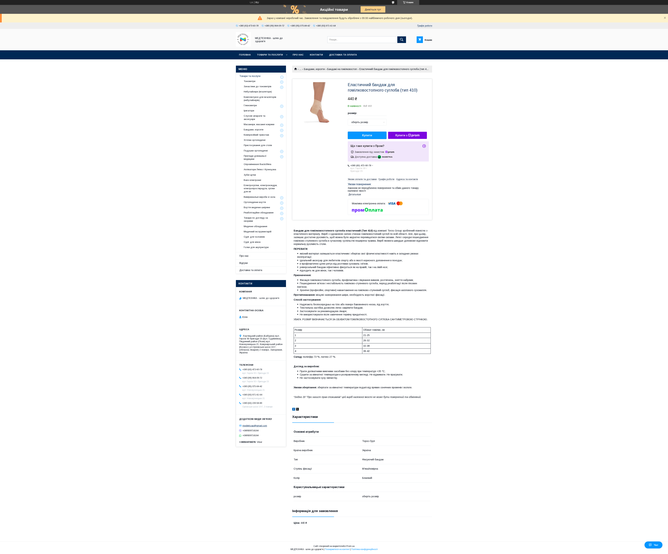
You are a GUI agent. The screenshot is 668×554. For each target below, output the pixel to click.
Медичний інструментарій (257, 231)
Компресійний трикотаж (256, 134)
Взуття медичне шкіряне (257, 207)
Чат (656, 545)
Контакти (316, 54)
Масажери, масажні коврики (259, 124)
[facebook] (293, 409)
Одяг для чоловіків (254, 236)
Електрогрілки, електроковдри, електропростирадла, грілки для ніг (260, 188)
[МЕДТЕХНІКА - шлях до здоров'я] (243, 45)
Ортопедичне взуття (255, 202)
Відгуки (243, 263)
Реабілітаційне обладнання (258, 212)
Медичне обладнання (255, 226)
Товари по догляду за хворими (256, 219)
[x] (297, 409)
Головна (245, 54)
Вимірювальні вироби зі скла (259, 197)
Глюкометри (250, 105)
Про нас (298, 54)
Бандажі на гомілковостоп (342, 69)
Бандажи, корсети (314, 69)
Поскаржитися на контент (337, 549)
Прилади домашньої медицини (255, 157)
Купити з (401, 135)
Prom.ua (350, 546)
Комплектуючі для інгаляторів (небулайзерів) (260, 98)
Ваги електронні (252, 180)
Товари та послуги (270, 54)
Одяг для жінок (252, 242)
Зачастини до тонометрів (257, 86)
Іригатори (249, 110)
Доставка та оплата (343, 54)
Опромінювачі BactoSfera (257, 164)
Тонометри (249, 81)
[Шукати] (401, 39)
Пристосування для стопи (258, 145)
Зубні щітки (250, 175)
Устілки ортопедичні (254, 140)
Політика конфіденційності (364, 549)
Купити (367, 135)
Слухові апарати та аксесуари (254, 117)
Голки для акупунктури (256, 247)
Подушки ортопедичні (256, 150)
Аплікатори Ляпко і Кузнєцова (260, 169)
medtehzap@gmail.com (254, 425)
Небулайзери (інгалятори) (258, 91)
